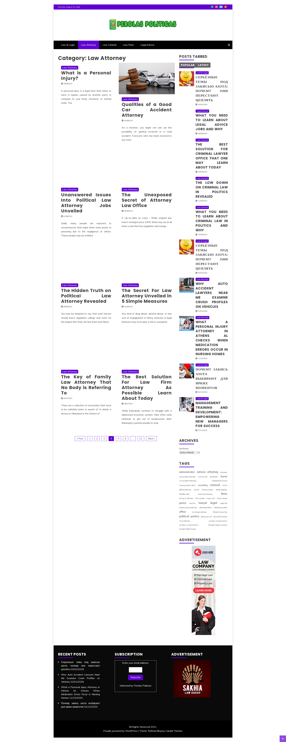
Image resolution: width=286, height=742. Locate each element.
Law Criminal (109, 44)
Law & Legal (67, 44)
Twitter (221, 7)
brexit (224, 476)
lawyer (203, 503)
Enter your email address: (135, 674)
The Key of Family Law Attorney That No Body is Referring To (86, 385)
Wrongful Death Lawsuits (217, 525)
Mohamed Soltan (205, 508)
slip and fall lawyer (220, 517)
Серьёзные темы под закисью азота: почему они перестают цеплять (212, 88)
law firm (192, 503)
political (184, 516)
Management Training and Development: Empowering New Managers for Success (212, 414)
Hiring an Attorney (186, 498)
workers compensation (188, 525)
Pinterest (225, 7)
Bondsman (214, 477)
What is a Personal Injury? (86, 75)
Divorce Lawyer (207, 490)
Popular (188, 65)
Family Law (184, 494)
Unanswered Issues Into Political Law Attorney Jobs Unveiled (86, 203)
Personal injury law (220, 512)
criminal (215, 485)
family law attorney (205, 494)
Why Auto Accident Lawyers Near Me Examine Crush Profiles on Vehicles (212, 295)
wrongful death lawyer (187, 529)
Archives (184, 448)
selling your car (206, 517)
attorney (212, 472)
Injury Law (211, 498)
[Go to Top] (283, 738)
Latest (203, 65)
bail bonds (202, 477)
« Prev (80, 438)
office (182, 511)
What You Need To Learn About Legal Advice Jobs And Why (212, 122)
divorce (196, 490)
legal (213, 503)
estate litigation (221, 490)
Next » (151, 438)
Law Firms (128, 44)
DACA (224, 485)
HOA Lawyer (200, 498)
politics (195, 516)
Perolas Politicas (142, 685)
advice (201, 472)
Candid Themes (173, 730)
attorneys (223, 472)
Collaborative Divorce (219, 481)
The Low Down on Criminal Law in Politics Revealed (212, 189)
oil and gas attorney (199, 512)
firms (224, 494)
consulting (203, 485)
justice (182, 502)
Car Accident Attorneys (187, 481)
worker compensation (218, 521)
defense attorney (185, 490)
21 (140, 438)
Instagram (216, 7)
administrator (187, 471)
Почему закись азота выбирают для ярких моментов (212, 378)
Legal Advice (147, 44)
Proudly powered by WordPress (120, 730)
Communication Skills (187, 485)
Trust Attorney (184, 521)
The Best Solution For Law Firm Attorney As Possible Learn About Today (147, 387)
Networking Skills (220, 508)
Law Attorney (88, 44)
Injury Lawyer (222, 498)
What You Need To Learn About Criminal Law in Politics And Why (212, 221)
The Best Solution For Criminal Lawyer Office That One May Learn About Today (212, 156)
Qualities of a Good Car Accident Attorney (147, 109)
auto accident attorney (187, 477)
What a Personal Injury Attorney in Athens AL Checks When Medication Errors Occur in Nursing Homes (212, 338)
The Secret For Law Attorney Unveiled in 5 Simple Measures (147, 295)
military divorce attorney (188, 508)
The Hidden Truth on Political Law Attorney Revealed (86, 295)
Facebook (212, 7)
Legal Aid (223, 503)
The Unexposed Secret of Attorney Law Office (147, 200)
